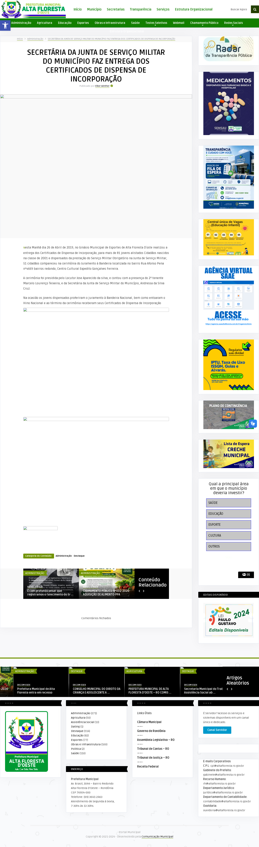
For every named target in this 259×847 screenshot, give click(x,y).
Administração (21, 23)
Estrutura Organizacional (193, 9)
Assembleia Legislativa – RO (156, 740)
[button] (5, 25)
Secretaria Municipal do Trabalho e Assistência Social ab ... (194, 690)
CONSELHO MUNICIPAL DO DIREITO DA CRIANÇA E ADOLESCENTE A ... (83, 690)
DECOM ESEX (10, 685)
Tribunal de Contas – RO (153, 749)
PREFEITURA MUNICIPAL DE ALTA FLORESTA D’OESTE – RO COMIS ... (136, 690)
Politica (76, 749)
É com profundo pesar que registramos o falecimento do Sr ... (50, 592)
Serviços (163, 9)
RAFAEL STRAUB (35, 587)
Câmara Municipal (149, 722)
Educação (64, 23)
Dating (75, 726)
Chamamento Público (204, 23)
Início (77, 9)
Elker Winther (102, 86)
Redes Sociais (233, 23)
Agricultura (44, 23)
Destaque (79, 555)
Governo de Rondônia (151, 731)
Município (94, 9)
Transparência (140, 9)
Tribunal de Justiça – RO (153, 757)
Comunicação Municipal (157, 836)
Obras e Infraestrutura (110, 23)
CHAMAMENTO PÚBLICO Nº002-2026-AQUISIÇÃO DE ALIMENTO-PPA (106, 592)
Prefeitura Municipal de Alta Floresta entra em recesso (23, 690)
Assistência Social (82, 722)
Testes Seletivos (156, 23)
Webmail (178, 23)
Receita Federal (148, 766)
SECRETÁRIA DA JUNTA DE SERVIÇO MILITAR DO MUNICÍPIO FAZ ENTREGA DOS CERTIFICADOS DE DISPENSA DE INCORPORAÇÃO (111, 38)
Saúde (135, 23)
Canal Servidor (217, 730)
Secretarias (116, 9)
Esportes (83, 23)
